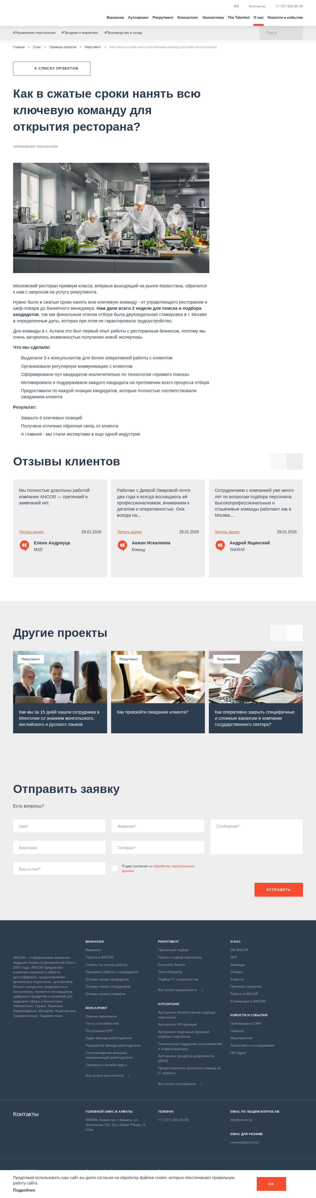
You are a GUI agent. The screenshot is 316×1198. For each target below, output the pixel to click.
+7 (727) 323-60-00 (173, 1120)
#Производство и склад (123, 33)
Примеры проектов (62, 47)
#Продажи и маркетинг (80, 33)
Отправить (278, 890)
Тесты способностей (102, 1023)
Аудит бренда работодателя (109, 1038)
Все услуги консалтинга (105, 1075)
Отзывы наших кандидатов (107, 979)
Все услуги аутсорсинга (177, 1084)
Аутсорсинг (138, 17)
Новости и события (285, 17)
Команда (237, 965)
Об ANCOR (239, 950)
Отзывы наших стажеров (105, 994)
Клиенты (237, 979)
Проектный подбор (173, 950)
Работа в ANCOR (99, 957)
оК (271, 1184)
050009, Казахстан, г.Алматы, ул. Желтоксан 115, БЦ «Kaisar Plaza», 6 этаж (115, 1124)
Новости (237, 1031)
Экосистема (213, 17)
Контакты (257, 6)
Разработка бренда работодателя (113, 1045)
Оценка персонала (101, 1016)
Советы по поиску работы (106, 965)
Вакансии (115, 17)
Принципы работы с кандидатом (112, 972)
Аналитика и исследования (252, 1045)
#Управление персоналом (34, 33)
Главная (19, 47)
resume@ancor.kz (244, 1142)
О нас (259, 17)
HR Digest (238, 1053)
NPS (233, 957)
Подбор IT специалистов (178, 979)
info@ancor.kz (241, 1120)
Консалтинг (188, 17)
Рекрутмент (163, 17)
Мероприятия (241, 1038)
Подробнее (24, 1190)
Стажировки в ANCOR (248, 1001)
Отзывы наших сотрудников (108, 986)
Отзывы (236, 972)
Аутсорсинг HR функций (177, 1024)
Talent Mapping (170, 972)
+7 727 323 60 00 (289, 6)
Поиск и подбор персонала (180, 957)
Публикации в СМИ (245, 1023)
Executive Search (171, 965)
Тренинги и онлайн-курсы (106, 1065)
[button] (295, 461)
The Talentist (239, 17)
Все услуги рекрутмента (177, 990)
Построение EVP (99, 1031)
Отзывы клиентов (66, 461)
